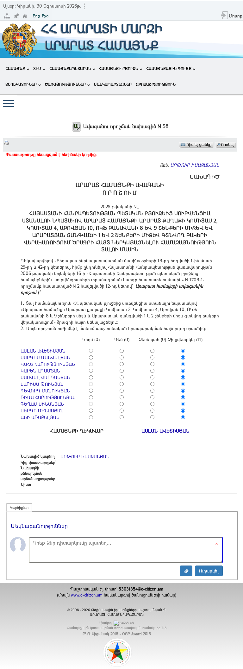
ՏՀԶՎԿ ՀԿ (127, 623)
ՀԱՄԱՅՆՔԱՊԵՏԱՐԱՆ (70, 68)
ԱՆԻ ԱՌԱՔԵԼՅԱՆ (40, 417)
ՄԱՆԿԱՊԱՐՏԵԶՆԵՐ (113, 84)
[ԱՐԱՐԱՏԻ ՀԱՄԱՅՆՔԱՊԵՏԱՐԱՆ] (19, 39)
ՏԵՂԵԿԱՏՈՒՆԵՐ (21, 84)
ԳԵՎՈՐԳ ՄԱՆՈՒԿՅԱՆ (45, 391)
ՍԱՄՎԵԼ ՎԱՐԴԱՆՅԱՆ (45, 377)
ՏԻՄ (37, 68)
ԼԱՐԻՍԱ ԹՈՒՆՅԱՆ (42, 384)
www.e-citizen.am (87, 595)
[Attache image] (186, 571)
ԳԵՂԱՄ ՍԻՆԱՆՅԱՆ (42, 404)
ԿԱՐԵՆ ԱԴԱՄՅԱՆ (40, 371)
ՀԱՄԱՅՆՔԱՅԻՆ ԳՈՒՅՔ (168, 68)
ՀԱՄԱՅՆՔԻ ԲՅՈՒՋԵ (118, 68)
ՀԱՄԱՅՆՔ (15, 68)
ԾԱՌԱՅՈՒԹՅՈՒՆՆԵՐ (65, 84)
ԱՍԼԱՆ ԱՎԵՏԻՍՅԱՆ (43, 351)
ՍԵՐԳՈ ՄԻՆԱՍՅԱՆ (42, 411)
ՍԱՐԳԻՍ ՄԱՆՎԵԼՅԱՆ (45, 357)
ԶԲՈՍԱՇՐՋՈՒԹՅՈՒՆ (156, 84)
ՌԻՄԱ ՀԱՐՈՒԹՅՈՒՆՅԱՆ (48, 397)
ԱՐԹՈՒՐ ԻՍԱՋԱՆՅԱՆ (194, 165)
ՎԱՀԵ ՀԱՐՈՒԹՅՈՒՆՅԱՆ (48, 364)
